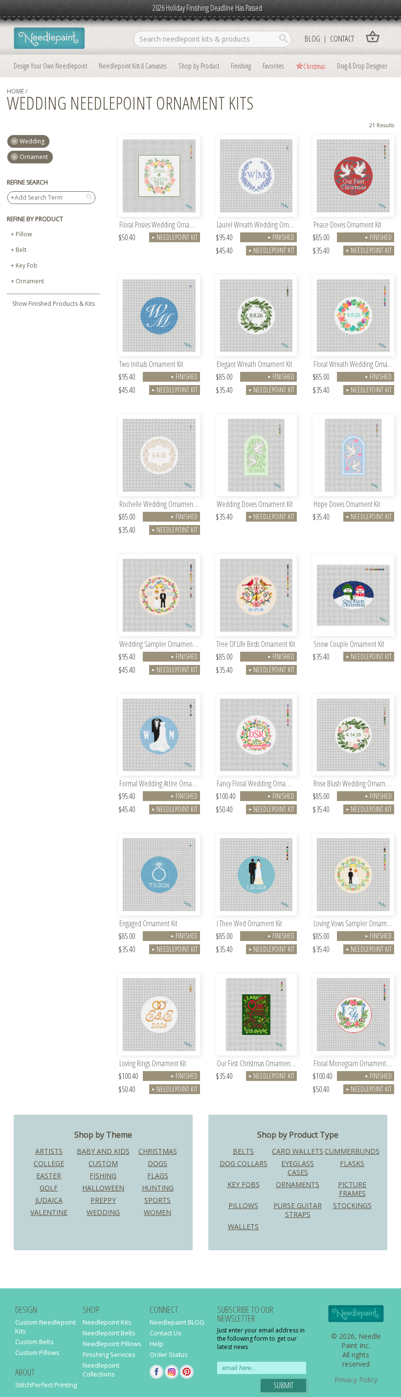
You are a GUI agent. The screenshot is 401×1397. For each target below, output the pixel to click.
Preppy (103, 1200)
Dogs (157, 1163)
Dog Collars (243, 1163)
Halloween (103, 1187)
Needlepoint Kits (107, 1322)
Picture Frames (352, 1189)
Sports (157, 1200)
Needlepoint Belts (109, 1332)
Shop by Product (198, 65)
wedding (32, 141)
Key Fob (27, 265)
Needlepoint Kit (175, 237)
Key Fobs (243, 1184)
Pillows (243, 1205)
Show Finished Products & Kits (53, 303)
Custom (103, 1163)
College (49, 1163)
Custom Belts (34, 1341)
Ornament (34, 157)
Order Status (169, 1354)
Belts (243, 1151)
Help (156, 1343)
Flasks (352, 1163)
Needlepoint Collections (101, 1369)
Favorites (273, 65)
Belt (21, 250)
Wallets (243, 1226)
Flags (157, 1175)
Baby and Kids (103, 1151)
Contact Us (165, 1332)
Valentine (48, 1212)
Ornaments (297, 1184)
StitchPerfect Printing (46, 1384)
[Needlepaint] (49, 39)
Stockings (352, 1205)
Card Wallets (297, 1151)
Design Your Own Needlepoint (50, 65)
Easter (48, 1175)
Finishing (241, 65)
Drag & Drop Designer (362, 65)
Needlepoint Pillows (112, 1343)
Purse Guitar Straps (297, 1210)
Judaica (49, 1200)
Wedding (103, 1212)
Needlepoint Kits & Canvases (132, 65)
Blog (312, 38)
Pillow (24, 234)
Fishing (102, 1175)
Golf (49, 1187)
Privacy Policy (356, 1379)
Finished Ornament (280, 237)
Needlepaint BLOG (177, 1322)
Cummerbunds (352, 1151)
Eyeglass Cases (297, 1168)
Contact (342, 38)
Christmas (314, 66)
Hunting (158, 1187)
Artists (49, 1151)
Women (157, 1212)
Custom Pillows (37, 1352)
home (15, 91)
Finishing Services (109, 1354)
